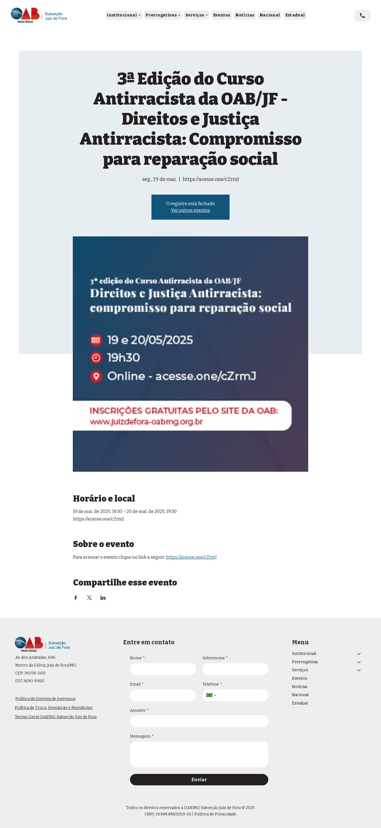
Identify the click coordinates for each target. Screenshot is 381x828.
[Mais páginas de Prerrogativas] (179, 15)
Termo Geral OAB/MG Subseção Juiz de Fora (56, 717)
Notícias (300, 686)
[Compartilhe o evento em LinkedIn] (103, 597)
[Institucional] (359, 654)
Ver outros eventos (190, 210)
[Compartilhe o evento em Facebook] (75, 597)
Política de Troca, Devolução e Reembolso (54, 707)
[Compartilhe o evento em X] (89, 597)
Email (137, 684)
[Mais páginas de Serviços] (207, 15)
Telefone (212, 684)
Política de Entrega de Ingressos (45, 698)
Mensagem (142, 736)
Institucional (304, 653)
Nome (137, 658)
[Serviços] (359, 670)
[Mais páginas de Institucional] (139, 15)
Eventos (299, 678)
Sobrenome (215, 658)
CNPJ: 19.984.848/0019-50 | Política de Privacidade (190, 814)
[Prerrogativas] (359, 662)
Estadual (300, 703)
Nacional (300, 695)
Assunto (139, 710)
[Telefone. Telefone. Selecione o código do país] (211, 695)
